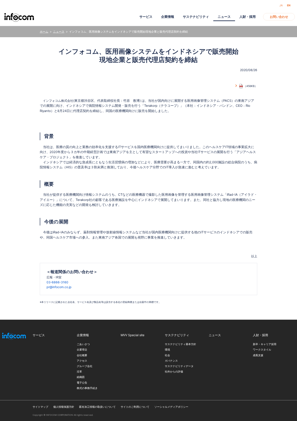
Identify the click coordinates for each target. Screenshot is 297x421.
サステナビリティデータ (179, 366)
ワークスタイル (262, 349)
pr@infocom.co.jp (59, 287)
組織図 (81, 377)
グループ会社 (84, 366)
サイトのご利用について (135, 406)
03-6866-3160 (57, 282)
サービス (145, 17)
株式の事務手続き (87, 388)
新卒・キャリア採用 (264, 344)
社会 (167, 355)
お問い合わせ (279, 16)
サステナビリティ (196, 17)
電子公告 (82, 382)
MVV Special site (132, 335)
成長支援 (258, 355)
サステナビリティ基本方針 (180, 344)
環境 (167, 349)
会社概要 (82, 355)
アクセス (82, 360)
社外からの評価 (174, 371)
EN (288, 5)
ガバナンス (171, 360)
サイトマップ (40, 406)
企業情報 (167, 17)
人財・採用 (247, 17)
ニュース (58, 31)
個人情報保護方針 (63, 406)
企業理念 (82, 349)
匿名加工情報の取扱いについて (97, 406)
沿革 (79, 371)
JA (281, 5)
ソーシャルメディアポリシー (171, 406)
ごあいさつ (83, 344)
